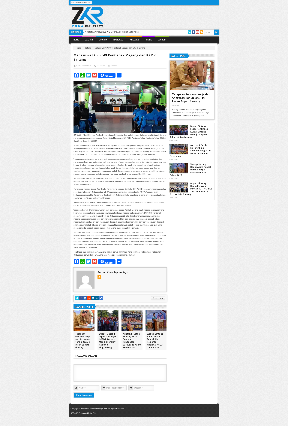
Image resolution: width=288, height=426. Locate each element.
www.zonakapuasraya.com (96, 409)
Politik (148, 40)
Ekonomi (103, 40)
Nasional (118, 40)
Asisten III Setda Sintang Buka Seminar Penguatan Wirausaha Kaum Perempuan (132, 340)
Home (76, 40)
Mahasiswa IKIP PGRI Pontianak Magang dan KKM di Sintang (115, 57)
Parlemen (134, 40)
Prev (155, 298)
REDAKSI (74, 413)
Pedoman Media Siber (88, 413)
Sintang (88, 48)
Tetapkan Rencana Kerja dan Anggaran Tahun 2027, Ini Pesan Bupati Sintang (83, 340)
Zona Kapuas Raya (83, 65)
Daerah (89, 40)
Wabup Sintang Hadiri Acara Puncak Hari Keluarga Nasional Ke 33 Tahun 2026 (155, 340)
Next (162, 298)
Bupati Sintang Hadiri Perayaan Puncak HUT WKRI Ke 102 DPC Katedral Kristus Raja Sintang (191, 189)
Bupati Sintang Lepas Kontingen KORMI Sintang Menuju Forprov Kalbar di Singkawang (108, 340)
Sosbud (162, 40)
